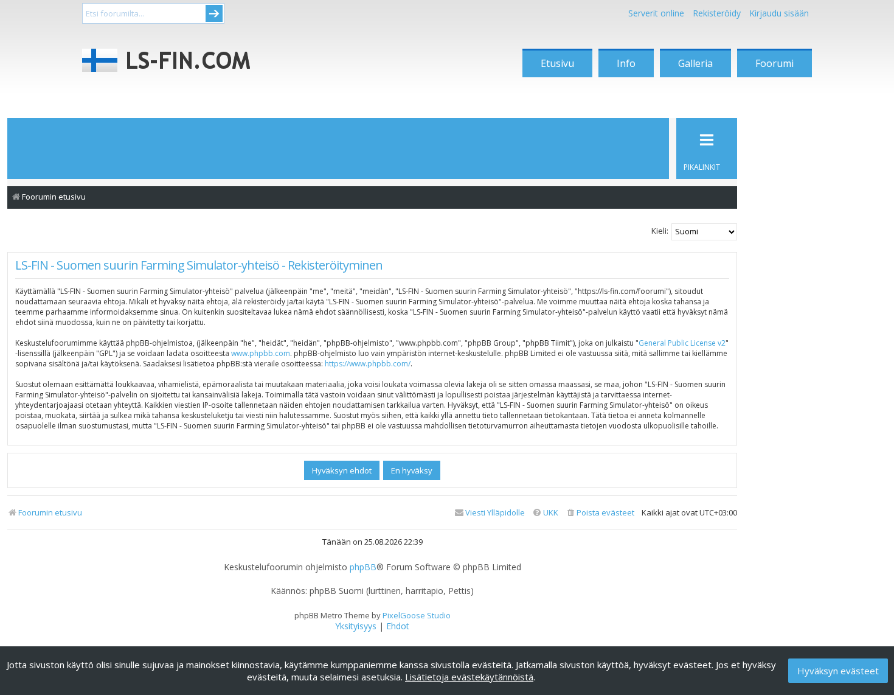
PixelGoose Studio (417, 615)
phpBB (363, 567)
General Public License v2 (682, 343)
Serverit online (656, 13)
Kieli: (659, 230)
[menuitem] (600, 513)
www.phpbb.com (260, 353)
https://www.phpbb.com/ (368, 363)
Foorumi (774, 63)
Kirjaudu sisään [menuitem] (779, 13)
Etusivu (557, 63)
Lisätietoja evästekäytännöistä (469, 677)
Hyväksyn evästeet (838, 671)
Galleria (695, 63)
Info (626, 63)
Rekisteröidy (717, 13)
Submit (214, 13)
